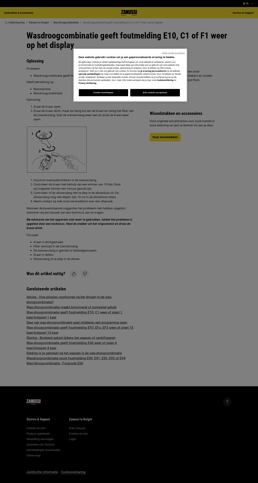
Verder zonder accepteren (173, 53)
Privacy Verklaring (87, 83)
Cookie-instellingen (103, 92)
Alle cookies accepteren (155, 92)
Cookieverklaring (165, 80)
